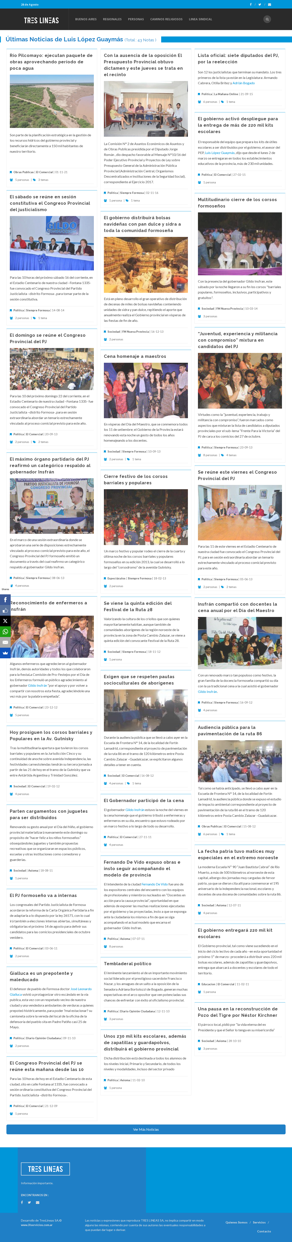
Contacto (264, 1231)
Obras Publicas (23, 172)
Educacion (208, 984)
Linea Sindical (200, 19)
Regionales (112, 19)
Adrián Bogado (244, 83)
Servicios (259, 1222)
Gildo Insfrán (37, 685)
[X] (5, 621)
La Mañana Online (226, 94)
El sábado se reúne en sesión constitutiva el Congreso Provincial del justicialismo (50, 203)
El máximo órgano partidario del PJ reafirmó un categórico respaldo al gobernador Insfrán (50, 465)
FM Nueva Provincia (229, 308)
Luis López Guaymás (220, 153)
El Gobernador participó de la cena (144, 800)
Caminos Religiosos (166, 19)
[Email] (5, 642)
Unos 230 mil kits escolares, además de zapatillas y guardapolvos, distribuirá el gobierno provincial (145, 1043)
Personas (136, 19)
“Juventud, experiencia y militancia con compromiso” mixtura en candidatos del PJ (238, 340)
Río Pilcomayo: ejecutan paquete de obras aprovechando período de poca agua (51, 62)
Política (113, 192)
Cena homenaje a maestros (135, 356)
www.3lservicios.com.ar (37, 1225)
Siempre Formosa (132, 192)
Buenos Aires (86, 19)
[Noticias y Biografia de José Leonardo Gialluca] (70, 989)
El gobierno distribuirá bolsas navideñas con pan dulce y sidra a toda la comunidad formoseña (142, 224)
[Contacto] (269, 4)
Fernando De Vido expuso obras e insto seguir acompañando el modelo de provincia (142, 869)
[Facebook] (253, 4)
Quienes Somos (237, 1222)
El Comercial (44, 172)
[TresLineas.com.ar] (45, 19)
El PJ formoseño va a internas (43, 895)
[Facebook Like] (5, 610)
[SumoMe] (5, 653)
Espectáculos (116, 578)
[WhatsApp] (5, 631)
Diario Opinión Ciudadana (137, 1011)
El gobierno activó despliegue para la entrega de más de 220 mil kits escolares (238, 125)
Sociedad (208, 308)
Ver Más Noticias (146, 1129)
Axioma (33, 870)
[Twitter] (261, 4)
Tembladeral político (128, 963)
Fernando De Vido (155, 884)
